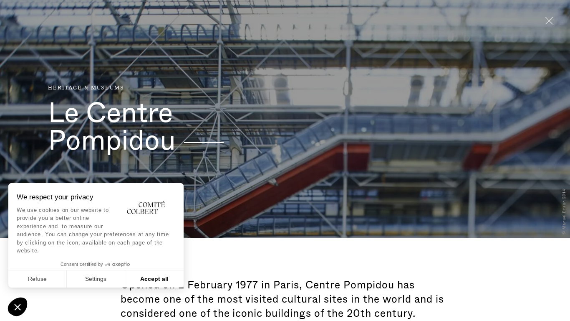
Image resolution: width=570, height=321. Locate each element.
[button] (18, 307)
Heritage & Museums (86, 88)
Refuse (37, 278)
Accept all (154, 278)
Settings (95, 278)
